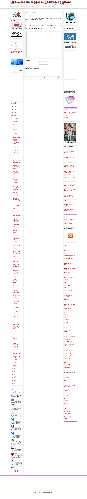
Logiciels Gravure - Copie (68, 341)
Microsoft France (67, 217)
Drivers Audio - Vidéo (67, 280)
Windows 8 (66, 408)
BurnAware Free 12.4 (16, 329)
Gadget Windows (66, 299)
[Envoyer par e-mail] (26, 67)
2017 (13, 368)
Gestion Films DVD (67, 301)
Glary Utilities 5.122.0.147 (16, 162)
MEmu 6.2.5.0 (15, 237)
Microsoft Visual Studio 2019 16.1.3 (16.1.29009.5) (16, 259)
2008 (13, 382)
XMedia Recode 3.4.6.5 (16, 308)
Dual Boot (65, 282)
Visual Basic (66, 398)
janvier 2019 (15, 365)
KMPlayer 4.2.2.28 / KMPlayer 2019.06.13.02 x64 (16, 211)
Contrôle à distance (67, 272)
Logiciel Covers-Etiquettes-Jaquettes (69, 324)
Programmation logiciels (68, 375)
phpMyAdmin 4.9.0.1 (16, 178)
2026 (13, 105)
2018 (13, 367)
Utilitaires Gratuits (67, 393)
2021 (13, 112)
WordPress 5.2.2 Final (16, 198)
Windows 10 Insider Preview (68, 405)
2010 (13, 379)
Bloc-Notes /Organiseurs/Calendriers (69, 255)
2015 (13, 371)
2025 (13, 106)
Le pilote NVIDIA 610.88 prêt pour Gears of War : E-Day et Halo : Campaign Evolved (69, 196)
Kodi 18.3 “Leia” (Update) (16, 132)
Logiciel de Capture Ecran (68, 327)
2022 (13, 111)
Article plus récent (28, 77)
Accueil (43, 77)
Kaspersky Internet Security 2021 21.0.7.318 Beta (15, 280)
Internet (28, 68)
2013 (13, 374)
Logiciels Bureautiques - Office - (69, 338)
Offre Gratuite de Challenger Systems (69, 372)
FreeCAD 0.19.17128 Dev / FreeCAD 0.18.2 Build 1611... (16, 155)
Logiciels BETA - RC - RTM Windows (69, 336)
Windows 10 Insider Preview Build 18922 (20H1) (16, 187)
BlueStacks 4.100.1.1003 (16, 152)
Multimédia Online (67, 367)
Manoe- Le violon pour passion (68, 225)
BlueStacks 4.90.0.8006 (16, 310)
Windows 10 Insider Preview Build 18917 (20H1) (16, 262)
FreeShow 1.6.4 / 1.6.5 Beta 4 (68, 110)
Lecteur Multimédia (67, 317)
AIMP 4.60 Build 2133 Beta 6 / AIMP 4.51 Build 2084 (16, 158)
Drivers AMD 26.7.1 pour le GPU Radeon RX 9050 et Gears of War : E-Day (69, 193)
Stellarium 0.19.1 (15, 168)
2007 (13, 383)
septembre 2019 (15, 121)
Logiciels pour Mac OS (67, 353)
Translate (17, 46)
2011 (13, 377)
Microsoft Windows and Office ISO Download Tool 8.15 (16, 356)
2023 (13, 109)
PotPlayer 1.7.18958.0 (16, 270)
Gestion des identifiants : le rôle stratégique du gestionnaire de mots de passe (69, 172)
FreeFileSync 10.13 (15, 232)
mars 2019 (14, 362)
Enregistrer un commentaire (30, 73)
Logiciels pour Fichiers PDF (68, 350)
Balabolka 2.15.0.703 (16, 301)
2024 (13, 108)
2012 (13, 376)
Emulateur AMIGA (67, 285)
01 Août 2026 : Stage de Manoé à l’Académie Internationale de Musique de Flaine (69, 149)
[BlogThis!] (27, 67)
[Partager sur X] (28, 67)
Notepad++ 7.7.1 (15, 189)
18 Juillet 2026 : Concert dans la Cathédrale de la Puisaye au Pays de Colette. (69, 155)
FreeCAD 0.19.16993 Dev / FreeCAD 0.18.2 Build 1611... (16, 216)
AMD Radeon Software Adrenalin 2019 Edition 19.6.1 (16, 273)
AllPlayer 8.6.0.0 (15, 133)
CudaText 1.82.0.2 (15, 307)
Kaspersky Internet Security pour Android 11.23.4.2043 (16, 256)
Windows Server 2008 (67, 411)
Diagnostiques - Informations (68, 279)
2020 (13, 114)
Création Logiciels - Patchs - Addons (69, 277)
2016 (13, 370)
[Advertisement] (17, 86)
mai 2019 (14, 359)
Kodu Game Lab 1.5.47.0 (16, 253)
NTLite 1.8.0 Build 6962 (16, 331)
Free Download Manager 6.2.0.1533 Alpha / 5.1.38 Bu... (17, 319)
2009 (13, 380)
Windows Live (66, 410)
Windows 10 (66, 403)
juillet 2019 (14, 124)
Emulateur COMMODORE (68, 290)
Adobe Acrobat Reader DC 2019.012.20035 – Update (16, 235)
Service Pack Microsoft (67, 382)
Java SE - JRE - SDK (67, 314)
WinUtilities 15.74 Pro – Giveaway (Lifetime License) (16, 166)
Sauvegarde (66, 380)
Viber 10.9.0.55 (15, 203)
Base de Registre (66, 253)
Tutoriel (65, 392)
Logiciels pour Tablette (67, 355)
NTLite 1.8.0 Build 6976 (16, 266)
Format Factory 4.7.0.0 (16, 338)
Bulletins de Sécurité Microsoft (69, 258)
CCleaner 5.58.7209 (15, 316)
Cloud (65, 260)
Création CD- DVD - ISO (67, 274)
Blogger (52, 492)
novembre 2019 (15, 118)
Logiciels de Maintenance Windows (34, 68)
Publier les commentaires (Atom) (45, 80)
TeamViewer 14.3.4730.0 (16, 315)
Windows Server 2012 (67, 413)
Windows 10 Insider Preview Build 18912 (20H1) (16, 327)
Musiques (65, 369)
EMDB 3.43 (14, 313)
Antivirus (65, 250)
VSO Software (66, 395)
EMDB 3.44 (14, 208)
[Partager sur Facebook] (29, 67)
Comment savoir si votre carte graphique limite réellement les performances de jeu (68, 169)
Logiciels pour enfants (67, 358)
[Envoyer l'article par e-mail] (27, 69)
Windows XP (66, 418)
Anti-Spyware (66, 248)
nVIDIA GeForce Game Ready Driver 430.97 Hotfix (16, 346)
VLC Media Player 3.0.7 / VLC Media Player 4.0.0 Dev (16, 322)
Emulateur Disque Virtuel (68, 292)
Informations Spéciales (67, 308)
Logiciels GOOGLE (67, 339)
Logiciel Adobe (66, 322)
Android (65, 245)
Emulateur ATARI (66, 287)
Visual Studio (66, 400)
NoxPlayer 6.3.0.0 (15, 194)
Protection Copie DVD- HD (68, 377)
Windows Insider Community (68, 223)
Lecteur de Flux (66, 319)
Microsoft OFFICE (67, 364)
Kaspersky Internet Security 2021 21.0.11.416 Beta (15, 148)
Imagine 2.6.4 (66, 117)
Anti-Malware (66, 247)
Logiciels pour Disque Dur (68, 348)
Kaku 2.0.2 (14, 332)
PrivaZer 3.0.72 (15, 297)
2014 (13, 373)
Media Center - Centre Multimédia (69, 360)
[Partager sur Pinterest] (29, 67)
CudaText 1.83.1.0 (15, 207)
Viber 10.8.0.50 (15, 342)
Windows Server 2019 (67, 416)
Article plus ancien (59, 77)
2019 (13, 115)
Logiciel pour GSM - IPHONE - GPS (69, 333)
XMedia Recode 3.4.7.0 (16, 129)
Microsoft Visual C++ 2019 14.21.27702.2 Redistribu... (16, 143)
